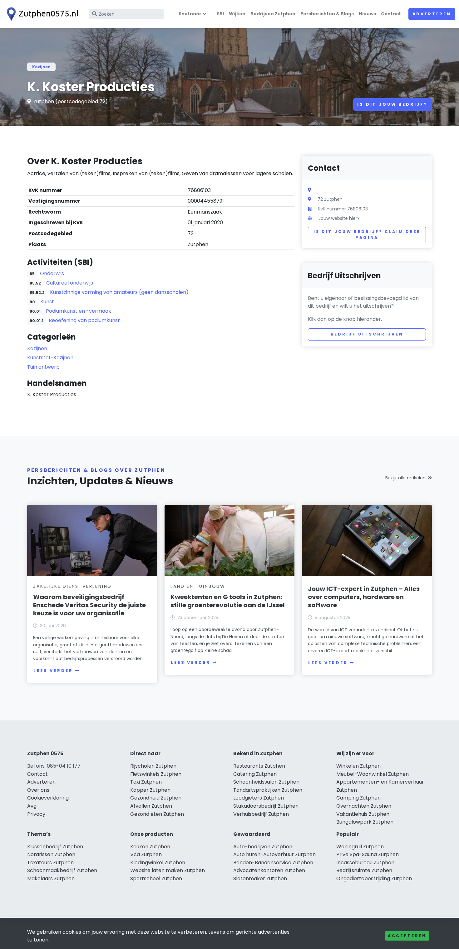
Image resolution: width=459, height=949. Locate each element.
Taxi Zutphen (146, 781)
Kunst (47, 301)
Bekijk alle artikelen (405, 478)
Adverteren (431, 14)
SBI (220, 14)
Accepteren (407, 935)
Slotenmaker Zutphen (260, 878)
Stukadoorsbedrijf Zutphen (266, 806)
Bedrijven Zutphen (272, 14)
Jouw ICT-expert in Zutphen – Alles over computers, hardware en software (364, 596)
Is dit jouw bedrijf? (392, 104)
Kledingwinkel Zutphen (157, 862)
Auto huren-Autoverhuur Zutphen (274, 854)
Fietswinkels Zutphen (155, 774)
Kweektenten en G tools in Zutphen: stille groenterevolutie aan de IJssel (227, 601)
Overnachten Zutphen (363, 806)
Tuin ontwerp (43, 367)
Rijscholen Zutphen (153, 766)
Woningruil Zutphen (360, 846)
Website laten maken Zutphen (167, 870)
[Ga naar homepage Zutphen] (41, 14)
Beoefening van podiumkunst (84, 320)
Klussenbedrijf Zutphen (55, 846)
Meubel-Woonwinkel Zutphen (372, 774)
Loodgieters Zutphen (258, 797)
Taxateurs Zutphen (50, 862)
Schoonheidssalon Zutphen (266, 781)
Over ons (38, 790)
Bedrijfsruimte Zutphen (364, 870)
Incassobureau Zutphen (365, 862)
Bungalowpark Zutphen (364, 821)
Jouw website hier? (339, 218)
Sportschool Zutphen (156, 878)
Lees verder (53, 670)
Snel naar (190, 14)
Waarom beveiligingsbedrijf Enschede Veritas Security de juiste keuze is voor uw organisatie (89, 605)
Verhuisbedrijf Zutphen (261, 814)
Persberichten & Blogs (327, 14)
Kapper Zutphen (150, 790)
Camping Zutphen (358, 797)
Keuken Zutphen (150, 846)
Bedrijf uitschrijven (367, 334)
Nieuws (367, 14)
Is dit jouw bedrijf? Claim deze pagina (366, 234)
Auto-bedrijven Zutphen (262, 846)
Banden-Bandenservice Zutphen (273, 862)
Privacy (36, 814)
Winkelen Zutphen (358, 766)
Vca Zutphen (146, 854)
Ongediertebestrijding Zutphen (374, 878)
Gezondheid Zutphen (155, 797)
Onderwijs (52, 273)
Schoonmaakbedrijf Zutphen (62, 870)
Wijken (237, 14)
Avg (32, 806)
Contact (391, 14)
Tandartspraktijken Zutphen (267, 790)
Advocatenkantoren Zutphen (269, 870)
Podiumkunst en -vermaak (78, 311)
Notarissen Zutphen (51, 854)
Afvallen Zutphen (151, 806)
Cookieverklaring (48, 797)
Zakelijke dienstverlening (72, 586)
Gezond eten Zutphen (157, 814)
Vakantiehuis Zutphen (362, 814)
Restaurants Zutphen (259, 766)
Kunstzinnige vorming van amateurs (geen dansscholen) (119, 292)
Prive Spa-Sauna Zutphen (367, 854)
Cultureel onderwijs (69, 282)
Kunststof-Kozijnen (50, 357)
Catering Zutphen (255, 774)
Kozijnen (41, 66)
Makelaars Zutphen (51, 878)
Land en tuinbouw (197, 586)
